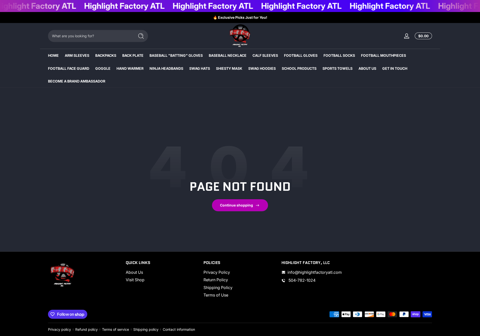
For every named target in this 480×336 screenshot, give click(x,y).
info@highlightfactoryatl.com (315, 272)
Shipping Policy (218, 287)
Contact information (179, 329)
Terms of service (115, 329)
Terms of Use (216, 295)
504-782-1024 (302, 280)
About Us (134, 272)
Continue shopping (236, 205)
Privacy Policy (217, 272)
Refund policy (86, 329)
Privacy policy (59, 329)
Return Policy (216, 279)
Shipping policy (145, 329)
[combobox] (90, 36)
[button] (422, 36)
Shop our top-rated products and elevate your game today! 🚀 (240, 17)
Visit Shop (135, 279)
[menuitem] (162, 272)
